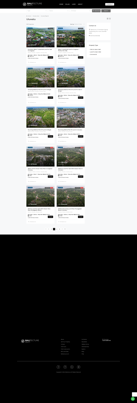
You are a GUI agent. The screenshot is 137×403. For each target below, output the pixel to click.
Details (50, 57)
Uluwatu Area (36, 16)
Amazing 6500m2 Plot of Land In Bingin (39, 89)
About (62, 339)
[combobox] (37, 10)
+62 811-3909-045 (106, 340)
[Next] (62, 229)
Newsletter (84, 341)
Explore (83, 349)
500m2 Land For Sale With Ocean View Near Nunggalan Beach (39, 209)
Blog (83, 351)
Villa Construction (65, 349)
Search (106, 10)
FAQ (83, 354)
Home (29, 16)
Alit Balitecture (33, 62)
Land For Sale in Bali (95, 52)
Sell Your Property (65, 341)
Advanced (97, 10)
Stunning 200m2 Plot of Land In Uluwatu (70, 130)
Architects (84, 339)
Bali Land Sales (64, 351)
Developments (85, 346)
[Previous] (46, 229)
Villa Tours (63, 346)
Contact (63, 344)
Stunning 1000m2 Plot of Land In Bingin (39, 130)
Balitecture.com (65, 354)
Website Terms (85, 344)
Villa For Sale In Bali (95, 49)
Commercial (93, 54)
